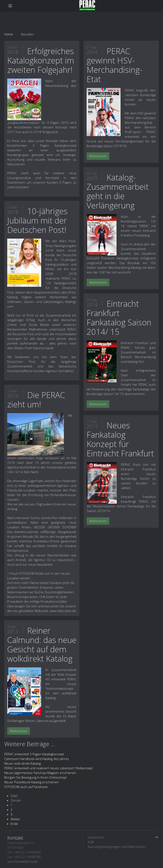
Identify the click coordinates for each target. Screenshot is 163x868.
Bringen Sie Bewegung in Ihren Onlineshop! (35, 777)
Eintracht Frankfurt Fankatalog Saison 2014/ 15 (119, 317)
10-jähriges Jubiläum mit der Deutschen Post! (37, 220)
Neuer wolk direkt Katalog (22, 763)
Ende (14, 824)
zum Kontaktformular (22, 861)
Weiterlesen (18, 731)
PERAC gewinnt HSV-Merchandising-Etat (114, 64)
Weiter (15, 819)
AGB (91, 842)
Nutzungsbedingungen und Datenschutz (117, 846)
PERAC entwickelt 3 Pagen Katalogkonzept (34, 754)
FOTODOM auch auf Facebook (26, 787)
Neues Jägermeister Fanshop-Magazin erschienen (40, 773)
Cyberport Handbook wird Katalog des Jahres (36, 759)
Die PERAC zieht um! (36, 399)
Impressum (96, 837)
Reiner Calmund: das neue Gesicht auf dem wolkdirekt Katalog (41, 644)
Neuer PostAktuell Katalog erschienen (31, 782)
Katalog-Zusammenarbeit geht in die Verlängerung (118, 191)
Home (8, 34)
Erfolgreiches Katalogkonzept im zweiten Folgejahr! (40, 60)
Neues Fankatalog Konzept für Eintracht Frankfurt (120, 439)
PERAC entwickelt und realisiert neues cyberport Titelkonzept (48, 768)
